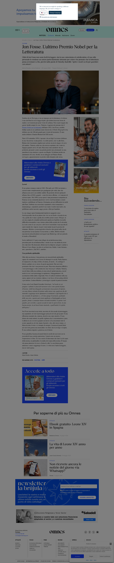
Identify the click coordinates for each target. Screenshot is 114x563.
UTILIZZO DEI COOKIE (46, 561)
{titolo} (87, 560)
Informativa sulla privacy (67, 492)
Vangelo (60, 550)
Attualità (24, 40)
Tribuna (46, 546)
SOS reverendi (62, 555)
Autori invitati (48, 545)
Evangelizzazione (34, 546)
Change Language (55, 12)
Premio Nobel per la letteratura (32, 127)
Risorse (60, 540)
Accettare (77, 556)
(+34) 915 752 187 (19, 533)
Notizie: (42, 35)
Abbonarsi (90, 30)
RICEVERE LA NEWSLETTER (87, 497)
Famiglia (31, 548)
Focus (31, 540)
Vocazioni (32, 550)
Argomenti (61, 543)
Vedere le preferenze (105, 556)
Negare (91, 556)
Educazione (33, 545)
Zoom (73, 35)
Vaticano (65, 35)
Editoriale (47, 543)
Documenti (61, 545)
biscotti (80, 492)
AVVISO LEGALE (21, 561)
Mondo (58, 35)
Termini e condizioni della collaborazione (63, 561)
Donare (82, 30)
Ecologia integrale (35, 543)
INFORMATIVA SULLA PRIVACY (32, 561)
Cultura (51, 35)
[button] (110, 544)
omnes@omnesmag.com (21, 535)
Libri (43, 360)
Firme (45, 540)
